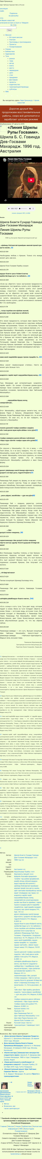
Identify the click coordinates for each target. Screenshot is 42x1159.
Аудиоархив (10, 54)
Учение (8, 49)
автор (11, 63)
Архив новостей (21, 1092)
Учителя (12, 40)
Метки (6, 1104)
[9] (0, 801)
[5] (0, 759)
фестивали (13, 80)
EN (15, 25)
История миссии (15, 37)
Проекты (12, 44)
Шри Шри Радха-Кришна (23, 1018)
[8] (0, 788)
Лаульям (17, 1011)
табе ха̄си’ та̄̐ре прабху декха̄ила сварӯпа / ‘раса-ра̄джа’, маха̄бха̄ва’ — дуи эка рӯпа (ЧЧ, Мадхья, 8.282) (28, 992)
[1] (0, 656)
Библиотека (10, 51)
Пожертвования (15, 47)
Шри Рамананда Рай (22, 1013)
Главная (3, 1126)
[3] (1, 716)
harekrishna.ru (16, 1154)
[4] (1, 734)
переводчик (13, 70)
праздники (13, 77)
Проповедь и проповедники (20, 42)
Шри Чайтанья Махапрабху (24, 1016)
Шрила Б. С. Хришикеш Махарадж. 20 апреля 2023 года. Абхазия (21, 1038)
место (11, 68)
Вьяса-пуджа (29, 1129)
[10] (1, 817)
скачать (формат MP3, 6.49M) (21, 213)
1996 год (17, 860)
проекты (12, 82)
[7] (0, 779)
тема (11, 61)
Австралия (18, 869)
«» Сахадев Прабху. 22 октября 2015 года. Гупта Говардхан (20, 1064)
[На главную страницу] (2, 33)
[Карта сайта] (8, 33)
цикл (11, 73)
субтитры (13, 89)
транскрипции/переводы (19, 87)
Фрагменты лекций (21, 874)
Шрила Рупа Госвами (22, 1020)
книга (11, 66)
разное (12, 58)
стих (11, 75)
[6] (0, 770)
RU (12, 25)
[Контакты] (14, 33)
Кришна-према (20, 1009)
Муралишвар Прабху (22, 872)
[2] (0, 696)
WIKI (7, 92)
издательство (14, 84)
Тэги (7, 56)
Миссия (8, 35)
